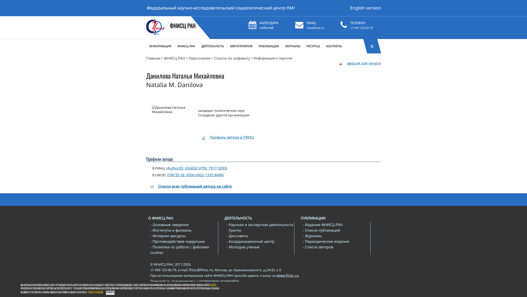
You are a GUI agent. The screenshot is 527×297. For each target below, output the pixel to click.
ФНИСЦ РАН (174, 58)
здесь (213, 285)
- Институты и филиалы (170, 230)
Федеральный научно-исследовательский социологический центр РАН (220, 8)
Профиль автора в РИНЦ (232, 137)
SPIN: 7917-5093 (212, 168)
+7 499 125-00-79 (361, 28)
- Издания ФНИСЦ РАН (323, 224)
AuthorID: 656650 (182, 168)
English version (365, 8)
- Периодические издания (326, 241)
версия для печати (363, 63)
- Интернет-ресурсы (167, 235)
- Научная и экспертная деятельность (260, 224)
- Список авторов (318, 246)
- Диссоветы (237, 235)
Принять (110, 292)
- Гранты (233, 230)
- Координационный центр (250, 241)
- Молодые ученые (243, 246)
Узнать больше (95, 292)
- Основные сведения (169, 224)
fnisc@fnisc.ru (315, 28)
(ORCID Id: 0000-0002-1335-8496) (195, 174)
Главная (153, 58)
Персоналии (200, 58)
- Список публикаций (321, 230)
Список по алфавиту (232, 58)
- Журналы (312, 235)
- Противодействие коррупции (177, 241)
